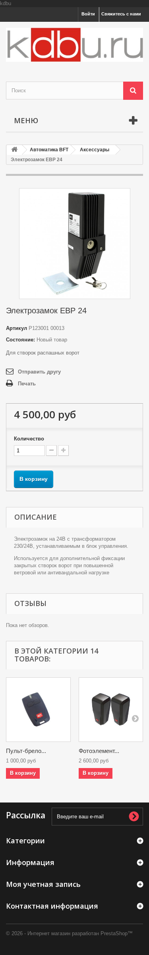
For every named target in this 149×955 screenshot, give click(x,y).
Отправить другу (39, 372)
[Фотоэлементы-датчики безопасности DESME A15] (111, 709)
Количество (29, 439)
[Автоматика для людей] (74, 45)
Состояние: (20, 340)
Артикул (16, 328)
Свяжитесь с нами (121, 13)
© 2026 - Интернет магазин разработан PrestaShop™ (69, 933)
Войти (88, 13)
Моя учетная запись (43, 884)
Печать (27, 384)
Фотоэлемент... (99, 750)
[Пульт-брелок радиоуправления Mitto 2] (38, 709)
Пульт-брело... (26, 750)
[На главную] (14, 150)
